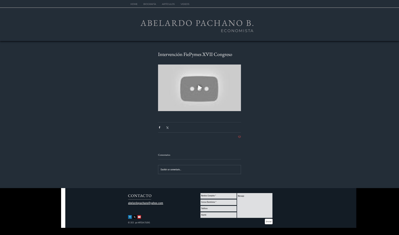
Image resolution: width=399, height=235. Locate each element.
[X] (134, 217)
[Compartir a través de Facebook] (159, 127)
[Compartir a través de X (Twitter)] (167, 127)
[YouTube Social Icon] (139, 217)
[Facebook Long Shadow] (130, 217)
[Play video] (199, 88)
